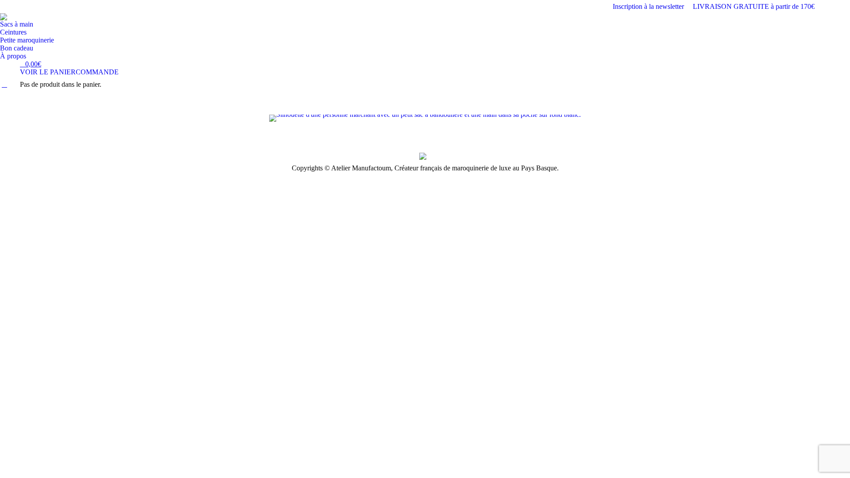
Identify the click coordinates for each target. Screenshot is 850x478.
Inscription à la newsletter (648, 6)
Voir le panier (48, 72)
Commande (97, 72)
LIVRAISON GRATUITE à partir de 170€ (754, 6)
